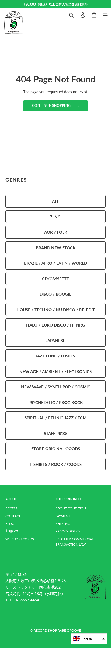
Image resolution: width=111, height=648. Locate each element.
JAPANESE (55, 340)
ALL (55, 201)
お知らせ (11, 531)
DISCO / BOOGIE (55, 294)
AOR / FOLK (55, 232)
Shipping (63, 523)
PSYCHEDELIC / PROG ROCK (55, 402)
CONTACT (12, 516)
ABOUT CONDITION (71, 508)
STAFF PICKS (55, 433)
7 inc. (55, 216)
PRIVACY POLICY (68, 531)
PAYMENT (63, 516)
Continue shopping (51, 105)
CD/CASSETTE (55, 278)
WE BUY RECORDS (19, 539)
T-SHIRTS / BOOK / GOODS (56, 464)
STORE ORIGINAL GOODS (55, 448)
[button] (89, 638)
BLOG (9, 523)
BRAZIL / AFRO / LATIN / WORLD (55, 263)
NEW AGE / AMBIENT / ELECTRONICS (55, 371)
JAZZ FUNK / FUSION (56, 356)
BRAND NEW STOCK (55, 247)
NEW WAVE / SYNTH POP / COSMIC (55, 386)
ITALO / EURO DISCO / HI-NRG (55, 325)
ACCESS (11, 508)
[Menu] (105, 14)
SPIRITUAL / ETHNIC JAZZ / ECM (55, 417)
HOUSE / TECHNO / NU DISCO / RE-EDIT (55, 309)
